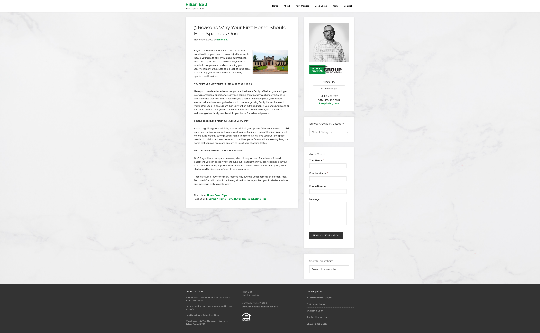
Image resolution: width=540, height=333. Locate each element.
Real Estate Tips (257, 199)
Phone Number (318, 186)
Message (314, 199)
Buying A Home (217, 199)
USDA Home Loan (317, 324)
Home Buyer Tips (217, 195)
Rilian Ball (196, 4)
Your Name (316, 160)
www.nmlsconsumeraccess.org (260, 306)
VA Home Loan (315, 310)
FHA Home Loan (316, 304)
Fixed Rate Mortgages (319, 297)
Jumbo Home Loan (317, 317)
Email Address (318, 173)
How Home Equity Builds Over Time (202, 315)
